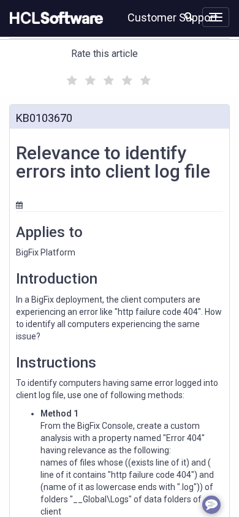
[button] (188, 16)
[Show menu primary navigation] (215, 17)
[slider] (107, 79)
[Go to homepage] (54, 18)
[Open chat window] (211, 505)
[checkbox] (70, 77)
